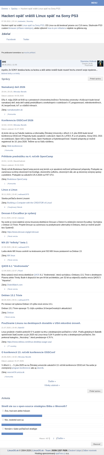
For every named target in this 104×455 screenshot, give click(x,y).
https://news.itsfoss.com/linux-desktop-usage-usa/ (29, 342)
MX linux (11, 255)
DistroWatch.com (14, 285)
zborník (40, 368)
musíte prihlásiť (29, 53)
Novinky (30, 21)
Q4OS (37, 275)
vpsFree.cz (60, 453)
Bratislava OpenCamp (17, 179)
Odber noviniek (90, 450)
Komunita (12, 114)
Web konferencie (14, 146)
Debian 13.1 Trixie (12, 295)
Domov (5, 9)
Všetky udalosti (51, 385)
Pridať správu (95, 79)
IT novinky (12, 346)
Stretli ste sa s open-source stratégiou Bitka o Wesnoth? (34, 406)
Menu (94, 3)
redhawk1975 (23, 194)
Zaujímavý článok (15, 207)
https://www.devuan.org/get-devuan (23, 232)
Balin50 (21, 328)
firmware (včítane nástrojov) (20, 28)
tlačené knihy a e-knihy (10, 73)
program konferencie (21, 368)
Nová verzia (13, 236)
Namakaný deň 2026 (13, 87)
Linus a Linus (9, 189)
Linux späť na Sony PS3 (33, 25)
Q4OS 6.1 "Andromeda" (15, 266)
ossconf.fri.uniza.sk (15, 372)
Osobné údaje (75, 450)
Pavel (20, 271)
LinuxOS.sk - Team (41, 450)
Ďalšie (51, 381)
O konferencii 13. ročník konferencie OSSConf (28, 352)
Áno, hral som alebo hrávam (17, 411)
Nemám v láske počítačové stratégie (20, 429)
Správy (14, 9)
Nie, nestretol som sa (14, 420)
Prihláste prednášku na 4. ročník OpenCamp (27, 156)
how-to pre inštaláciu (57, 28)
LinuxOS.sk (10, 3)
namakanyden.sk (15, 110)
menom (21, 218)
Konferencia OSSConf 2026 (17, 120)
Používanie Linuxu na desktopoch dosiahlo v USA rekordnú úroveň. (41, 323)
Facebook (11, 39)
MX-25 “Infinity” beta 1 (15, 242)
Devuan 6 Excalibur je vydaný (19, 213)
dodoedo (21, 21)
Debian (10, 313)
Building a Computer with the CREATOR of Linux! (29, 203)
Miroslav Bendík (20, 92)
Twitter (26, 39)
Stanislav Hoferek (88, 61)
